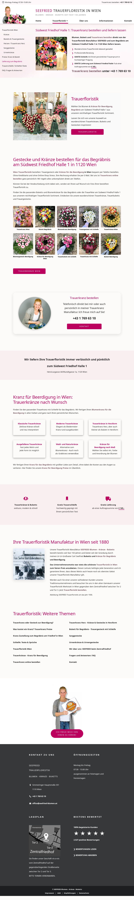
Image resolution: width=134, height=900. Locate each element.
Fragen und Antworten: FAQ (82, 655)
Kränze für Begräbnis (106, 556)
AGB (59, 893)
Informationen (106, 20)
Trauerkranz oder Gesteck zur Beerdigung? (33, 622)
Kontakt (128, 20)
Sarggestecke (9, 48)
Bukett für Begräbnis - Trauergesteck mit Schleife (92, 629)
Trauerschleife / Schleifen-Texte (14, 66)
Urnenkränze (9, 52)
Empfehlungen (70, 893)
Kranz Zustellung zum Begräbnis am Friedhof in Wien (38, 636)
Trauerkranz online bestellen (26, 662)
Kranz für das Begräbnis (40, 464)
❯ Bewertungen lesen (85, 849)
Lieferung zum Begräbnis (12, 61)
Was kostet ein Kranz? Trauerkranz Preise (32, 629)
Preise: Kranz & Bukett (11, 57)
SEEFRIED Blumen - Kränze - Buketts (68, 889)
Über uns (83, 20)
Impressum (49, 893)
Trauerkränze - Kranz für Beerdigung (30, 655)
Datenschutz (84, 893)
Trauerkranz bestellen (101, 37)
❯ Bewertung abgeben (85, 855)
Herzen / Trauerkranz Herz (14, 43)
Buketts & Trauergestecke (14, 39)
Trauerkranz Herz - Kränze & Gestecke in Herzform (93, 622)
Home (38, 20)
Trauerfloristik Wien (10, 30)
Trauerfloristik (59, 20)
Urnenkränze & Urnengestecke (84, 642)
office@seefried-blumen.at (44, 803)
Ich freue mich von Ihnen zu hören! (67, 733)
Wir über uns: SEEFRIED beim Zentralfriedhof (90, 649)
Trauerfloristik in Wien (106, 564)
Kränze (6, 34)
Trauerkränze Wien (29, 271)
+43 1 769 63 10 (126, 2)
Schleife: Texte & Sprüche (25, 642)
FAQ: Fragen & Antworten (12, 70)
